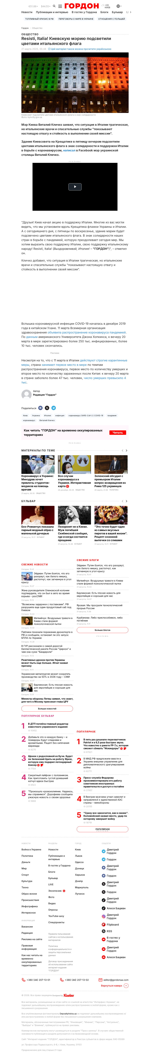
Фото (51, 897)
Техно (25, 887)
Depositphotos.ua (68, 1013)
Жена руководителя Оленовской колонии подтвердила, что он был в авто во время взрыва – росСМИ (45, 593)
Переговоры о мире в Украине (76, 19)
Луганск (80, 893)
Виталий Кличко (47, 420)
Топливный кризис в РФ (39, 19)
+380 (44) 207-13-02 (77, 979)
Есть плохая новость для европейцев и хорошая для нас (98, 594)
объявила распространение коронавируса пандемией (87, 332)
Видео (52, 903)
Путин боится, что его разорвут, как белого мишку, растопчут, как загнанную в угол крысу (100, 568)
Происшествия (30, 900)
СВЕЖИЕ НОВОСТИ (34, 564)
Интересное (29, 912)
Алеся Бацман (116, 908)
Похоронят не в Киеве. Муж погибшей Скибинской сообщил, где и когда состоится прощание (73, 533)
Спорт (25, 874)
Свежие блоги (88, 560)
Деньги (26, 862)
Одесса (79, 862)
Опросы (53, 909)
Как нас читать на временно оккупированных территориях (32, 960)
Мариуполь (81, 887)
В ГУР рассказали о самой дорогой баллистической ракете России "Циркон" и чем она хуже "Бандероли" (46, 648)
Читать (118, 432)
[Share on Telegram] (53, 408)
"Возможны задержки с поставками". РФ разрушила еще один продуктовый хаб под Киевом (46, 607)
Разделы (52, 843)
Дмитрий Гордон (113, 851)
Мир (24, 868)
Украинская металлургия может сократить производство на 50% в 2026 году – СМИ (45, 675)
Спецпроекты (56, 922)
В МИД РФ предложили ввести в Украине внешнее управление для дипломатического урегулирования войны (103, 763)
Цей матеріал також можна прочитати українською (81, 49)
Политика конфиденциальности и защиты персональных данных (59, 951)
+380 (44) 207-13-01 (38, 979)
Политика (114, 490)
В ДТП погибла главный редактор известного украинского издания (48, 725)
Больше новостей (47, 708)
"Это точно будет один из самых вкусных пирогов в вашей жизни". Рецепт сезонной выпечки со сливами (110, 533)
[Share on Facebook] (40, 408)
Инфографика (30, 906)
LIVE (50, 884)
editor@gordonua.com (116, 979)
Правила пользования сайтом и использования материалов (60, 937)
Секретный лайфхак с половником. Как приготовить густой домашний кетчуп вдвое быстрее (48, 778)
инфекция (59, 415)
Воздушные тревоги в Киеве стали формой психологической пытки (100, 582)
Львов (78, 855)
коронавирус (29, 420)
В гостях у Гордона (84, 12)
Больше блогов (102, 630)
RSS (109, 931)
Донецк (79, 868)
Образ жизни (29, 893)
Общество (37, 28)
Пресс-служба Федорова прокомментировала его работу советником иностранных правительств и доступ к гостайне (104, 782)
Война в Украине (31, 849)
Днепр (79, 881)
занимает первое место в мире (64, 365)
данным (32, 337)
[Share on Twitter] (47, 408)
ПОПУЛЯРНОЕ (86, 731)
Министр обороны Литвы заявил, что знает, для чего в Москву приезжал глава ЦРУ (47, 700)
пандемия (112, 415)
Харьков (80, 874)
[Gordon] (82, 6)
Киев (25, 415)
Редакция (27, 932)
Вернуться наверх (111, 985)
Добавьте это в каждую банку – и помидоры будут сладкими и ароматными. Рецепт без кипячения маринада (48, 741)
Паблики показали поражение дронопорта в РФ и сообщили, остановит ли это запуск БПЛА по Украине (47, 635)
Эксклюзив (55, 890)
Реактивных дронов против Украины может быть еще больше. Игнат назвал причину (44, 662)
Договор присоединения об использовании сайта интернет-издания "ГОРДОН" (60, 966)
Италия (47, 415)
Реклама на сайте (32, 939)
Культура (27, 881)
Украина (36, 415)
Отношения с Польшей (111, 19)
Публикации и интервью (52, 12)
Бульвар (117, 12)
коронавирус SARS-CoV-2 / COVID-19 (86, 415)
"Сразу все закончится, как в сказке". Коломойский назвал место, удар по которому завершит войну (105, 815)
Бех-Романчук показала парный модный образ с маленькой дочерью (37, 530)
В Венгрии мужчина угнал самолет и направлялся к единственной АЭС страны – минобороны (104, 799)
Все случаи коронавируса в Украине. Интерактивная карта (74, 481)
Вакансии (27, 926)
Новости (26, 12)
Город (78, 843)
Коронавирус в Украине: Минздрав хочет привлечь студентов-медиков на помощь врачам (37, 482)
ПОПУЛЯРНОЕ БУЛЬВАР (37, 715)
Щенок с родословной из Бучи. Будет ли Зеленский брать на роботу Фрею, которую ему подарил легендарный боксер (50, 760)
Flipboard (113, 924)
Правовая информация (29, 947)
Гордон (25, 28)
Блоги (104, 12)
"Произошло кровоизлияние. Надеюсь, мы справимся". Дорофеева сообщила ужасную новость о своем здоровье (50, 794)
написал (69, 150)
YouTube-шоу (56, 916)
